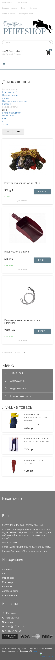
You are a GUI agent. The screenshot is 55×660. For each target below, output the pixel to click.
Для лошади (16, 373)
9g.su (35, 651)
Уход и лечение (18, 388)
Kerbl (4, 118)
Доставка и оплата (9, 8)
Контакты (33, 8)
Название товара (10, 95)
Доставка (7, 569)
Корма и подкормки (20, 396)
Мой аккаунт (7, 3)
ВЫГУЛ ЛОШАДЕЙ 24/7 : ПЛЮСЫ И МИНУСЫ (23, 525)
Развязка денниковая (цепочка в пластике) (22, 321)
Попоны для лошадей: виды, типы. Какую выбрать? (26, 547)
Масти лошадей (9, 542)
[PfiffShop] (27, 28)
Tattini (5, 124)
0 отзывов (23, 201)
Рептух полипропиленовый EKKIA (22, 183)
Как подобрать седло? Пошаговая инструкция (24, 551)
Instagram (9, 622)
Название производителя (14, 101)
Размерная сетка (26, 13)
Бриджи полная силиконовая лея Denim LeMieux (36, 418)
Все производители (11, 113)
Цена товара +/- (9, 92)
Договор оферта (10, 591)
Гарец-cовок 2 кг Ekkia (16, 251)
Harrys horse (8, 116)
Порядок (6, 104)
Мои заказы (22, 3)
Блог (23, 8)
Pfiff (4, 121)
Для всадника (17, 380)
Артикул (6, 98)
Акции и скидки (8, 13)
